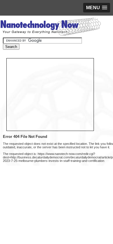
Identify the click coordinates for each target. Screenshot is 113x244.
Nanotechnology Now (50, 27)
